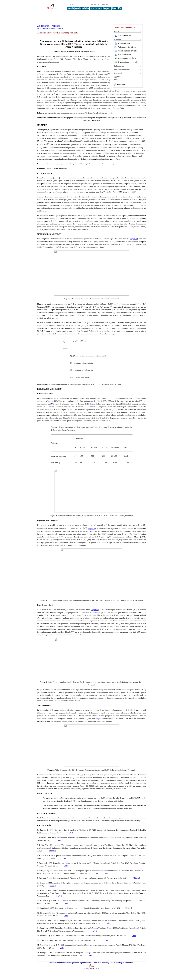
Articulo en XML (124, 43)
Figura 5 (99, 718)
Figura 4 (95, 610)
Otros (119, 77)
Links (71, 833)
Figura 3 (91, 528)
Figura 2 (93, 404)
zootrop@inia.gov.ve (92, 969)
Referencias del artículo (127, 47)
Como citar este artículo (127, 51)
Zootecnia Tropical (48, 25)
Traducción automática (127, 58)
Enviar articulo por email (127, 62)
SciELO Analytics (124, 35)
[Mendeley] (115, 77)
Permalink (121, 85)
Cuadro (50, 401)
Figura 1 (133, 239)
